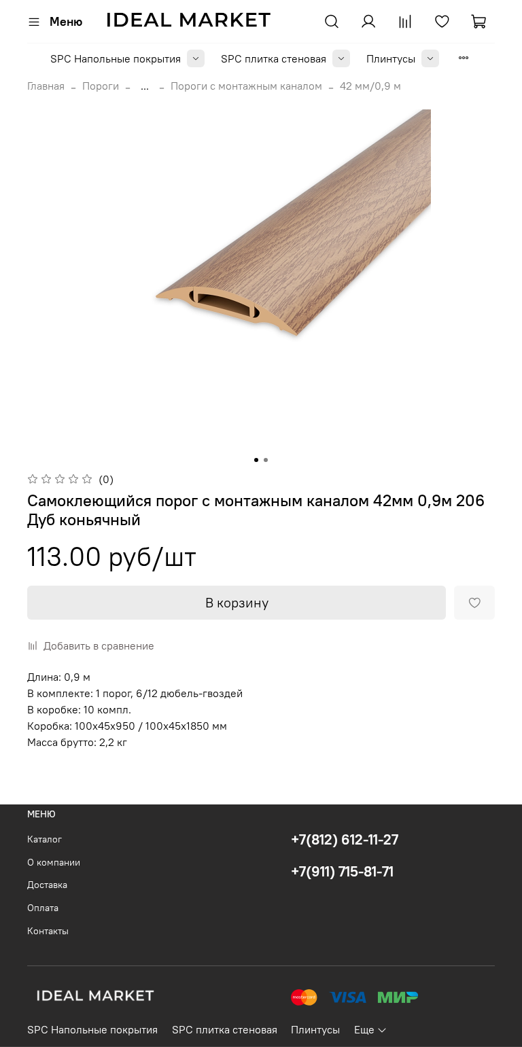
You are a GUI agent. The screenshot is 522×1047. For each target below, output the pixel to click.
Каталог (44, 839)
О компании (53, 862)
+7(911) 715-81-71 (342, 871)
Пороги (100, 85)
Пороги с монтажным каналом (246, 85)
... (145, 85)
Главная (46, 85)
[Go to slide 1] (256, 460)
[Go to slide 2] (266, 460)
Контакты (48, 931)
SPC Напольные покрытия (115, 58)
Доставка (47, 885)
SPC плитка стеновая (273, 58)
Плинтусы (390, 58)
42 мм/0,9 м (370, 85)
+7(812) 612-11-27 (344, 839)
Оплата (42, 908)
